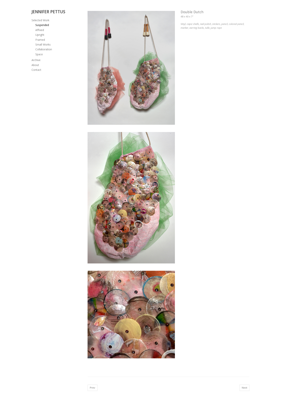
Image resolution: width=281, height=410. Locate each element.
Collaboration (43, 49)
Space (39, 54)
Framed (40, 40)
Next (244, 387)
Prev (92, 387)
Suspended (42, 25)
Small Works (43, 44)
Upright (39, 35)
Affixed (39, 30)
